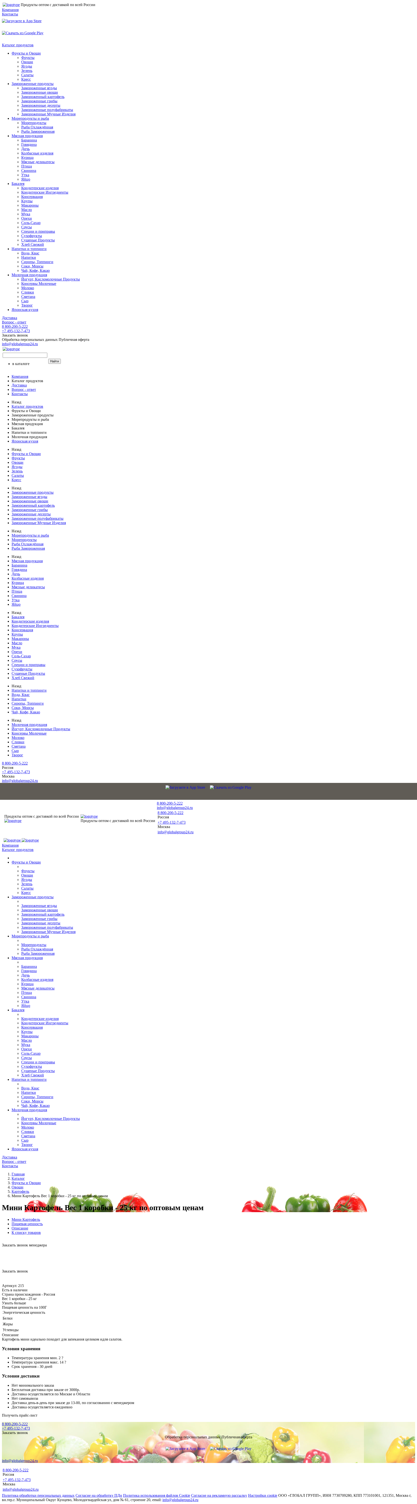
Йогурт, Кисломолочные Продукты (50, 279)
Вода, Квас (30, 253)
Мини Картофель (26, 1219)
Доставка (9, 318)
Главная (18, 1174)
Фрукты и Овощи (26, 53)
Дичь (25, 149)
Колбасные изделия (37, 153)
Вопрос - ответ (14, 322)
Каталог (18, 1178)
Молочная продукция (29, 275)
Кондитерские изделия (40, 188)
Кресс (26, 79)
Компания (10, 10)
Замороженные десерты (40, 105)
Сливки (27, 292)
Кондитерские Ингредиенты (44, 192)
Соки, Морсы (32, 266)
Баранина (29, 140)
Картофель (20, 1191)
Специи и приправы (38, 231)
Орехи (26, 218)
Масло (26, 210)
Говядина (29, 144)
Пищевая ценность (27, 1224)
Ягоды (26, 66)
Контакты (10, 14)
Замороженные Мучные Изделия (48, 114)
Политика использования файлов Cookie (156, 1495)
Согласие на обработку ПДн (99, 1495)
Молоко (27, 288)
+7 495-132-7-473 (16, 331)
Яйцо (25, 179)
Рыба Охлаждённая (37, 127)
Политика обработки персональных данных (38, 1495)
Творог (27, 305)
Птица (26, 166)
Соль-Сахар (31, 223)
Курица (27, 157)
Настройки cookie (262, 1495)
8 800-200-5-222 (15, 326)
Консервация (32, 197)
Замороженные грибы (39, 101)
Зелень (26, 71)
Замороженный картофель (42, 97)
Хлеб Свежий (32, 244)
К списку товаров (26, 1232)
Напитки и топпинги (29, 249)
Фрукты (28, 58)
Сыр (24, 301)
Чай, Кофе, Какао (35, 270)
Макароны (30, 205)
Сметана (28, 297)
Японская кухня (25, 310)
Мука (25, 214)
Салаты (27, 75)
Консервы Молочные (38, 283)
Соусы (26, 227)
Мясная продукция (27, 136)
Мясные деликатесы (38, 162)
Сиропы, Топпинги (37, 262)
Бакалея (18, 184)
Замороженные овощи (39, 92)
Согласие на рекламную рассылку (219, 1495)
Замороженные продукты (33, 84)
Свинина (28, 171)
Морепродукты (33, 123)
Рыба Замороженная (38, 131)
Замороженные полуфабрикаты (47, 110)
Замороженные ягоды (39, 88)
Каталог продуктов (18, 45)
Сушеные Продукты (38, 240)
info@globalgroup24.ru (180, 1500)
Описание (20, 1228)
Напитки (28, 257)
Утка (25, 175)
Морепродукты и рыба (30, 118)
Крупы (27, 201)
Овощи (27, 62)
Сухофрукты (31, 236)
